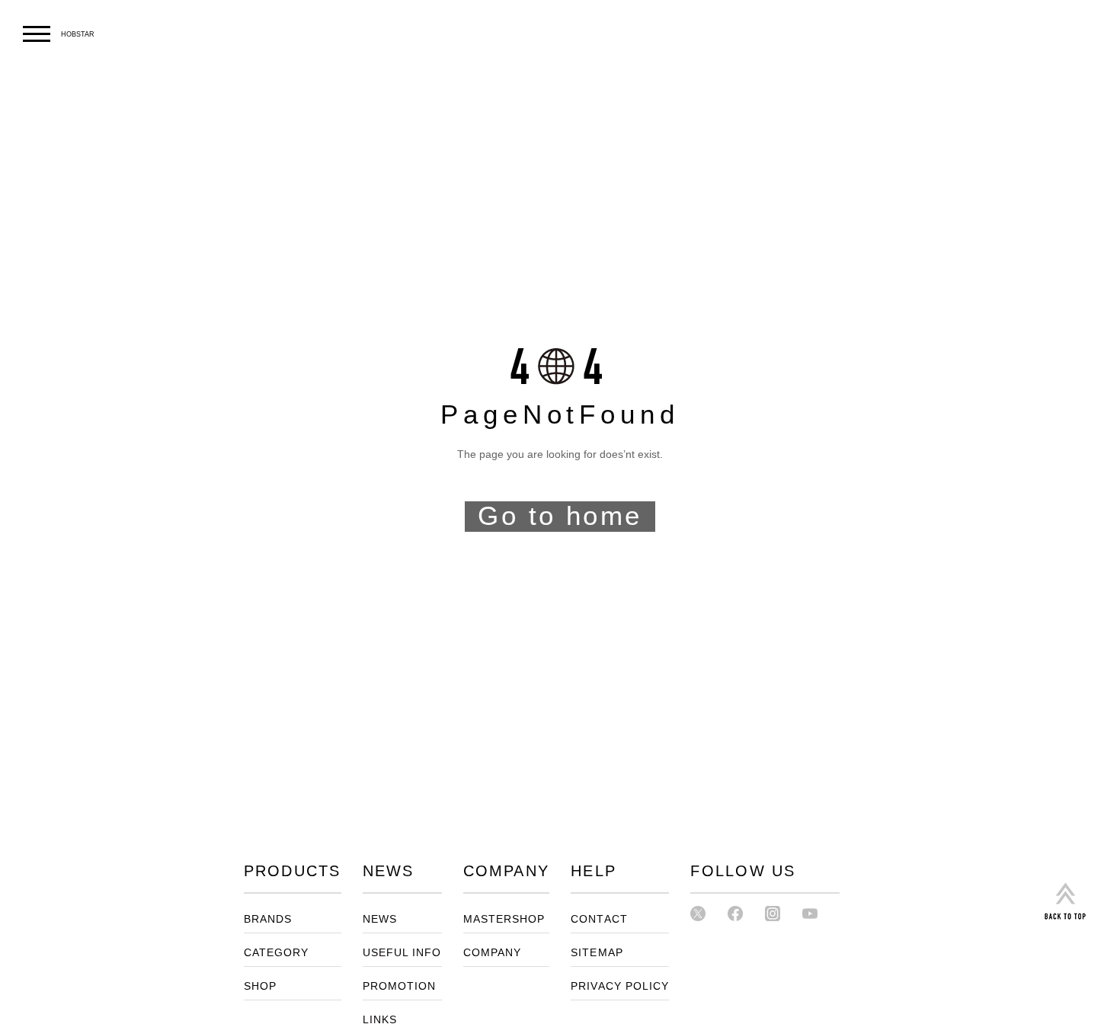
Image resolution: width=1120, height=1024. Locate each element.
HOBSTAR (77, 34)
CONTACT (599, 919)
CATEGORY (276, 952)
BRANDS (268, 919)
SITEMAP (597, 952)
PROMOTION (400, 986)
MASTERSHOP (504, 919)
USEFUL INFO (402, 952)
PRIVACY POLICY (620, 986)
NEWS (380, 919)
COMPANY (492, 952)
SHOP (260, 986)
